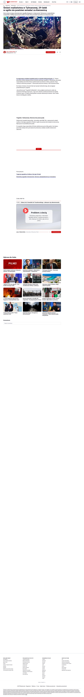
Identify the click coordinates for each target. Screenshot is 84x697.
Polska (20, 2)
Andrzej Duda (25, 664)
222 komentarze (51, 52)
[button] (70, 2)
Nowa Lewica (64, 667)
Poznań (43, 667)
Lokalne (43, 659)
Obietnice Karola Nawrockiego (8, 668)
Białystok (43, 671)
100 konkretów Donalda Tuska (8, 670)
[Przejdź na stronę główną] (4, 2)
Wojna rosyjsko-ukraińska (7, 660)
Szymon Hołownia (26, 667)
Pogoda (40, 2)
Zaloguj (75, 2)
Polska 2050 (64, 668)
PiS (62, 659)
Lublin (43, 678)
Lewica (63, 666)
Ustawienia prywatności (61, 686)
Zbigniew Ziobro (25, 663)
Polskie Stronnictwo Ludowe (66, 663)
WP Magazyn (5, 659)
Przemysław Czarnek (26, 662)
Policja (4, 663)
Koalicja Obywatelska (65, 660)
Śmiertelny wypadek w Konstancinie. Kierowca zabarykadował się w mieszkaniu (36, 176)
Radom (43, 674)
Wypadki (4, 666)
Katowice (43, 675)
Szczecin (43, 666)
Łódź (43, 664)
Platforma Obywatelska (66, 662)
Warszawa (44, 660)
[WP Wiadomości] (13, 2)
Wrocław (43, 662)
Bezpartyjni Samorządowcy (66, 670)
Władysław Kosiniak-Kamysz (27, 671)
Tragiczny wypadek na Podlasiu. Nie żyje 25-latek (28, 174)
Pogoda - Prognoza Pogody (7, 664)
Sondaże (4, 667)
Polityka (54, 2)
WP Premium (33, 2)
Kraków (43, 663)
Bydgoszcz (44, 670)
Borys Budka (25, 668)
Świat (26, 2)
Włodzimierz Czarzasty (26, 670)
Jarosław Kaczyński (26, 659)
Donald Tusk (25, 666)
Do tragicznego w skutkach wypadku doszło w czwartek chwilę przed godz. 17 (35, 78)
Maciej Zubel (12, 51)
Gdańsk (43, 668)
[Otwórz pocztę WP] (67, 2)
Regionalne (46, 2)
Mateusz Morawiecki (26, 660)
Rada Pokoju (5, 662)
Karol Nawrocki (25, 674)
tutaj (26, 694)
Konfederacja (64, 664)
